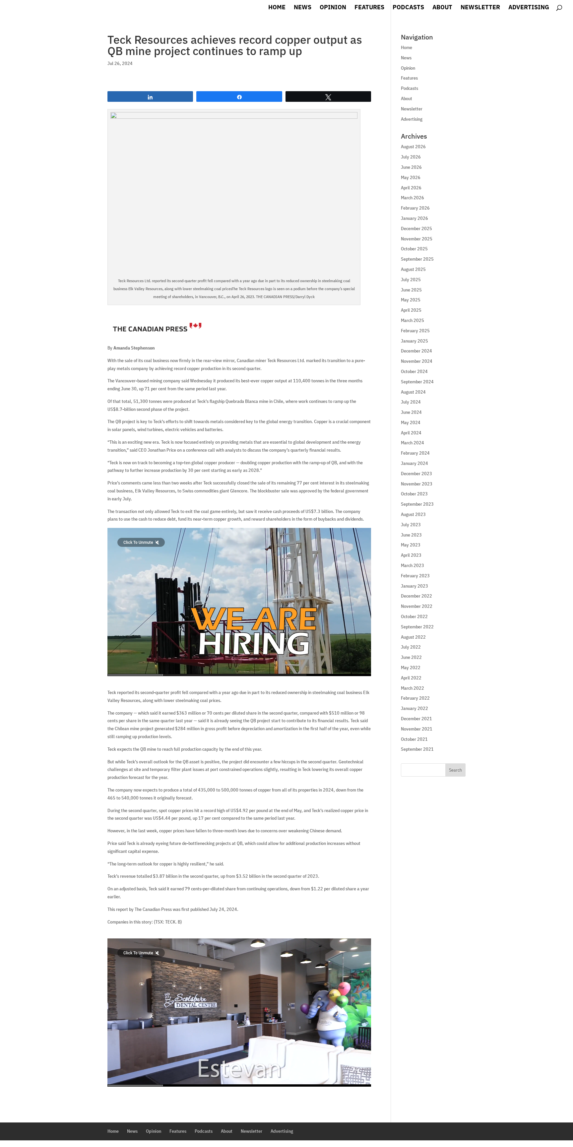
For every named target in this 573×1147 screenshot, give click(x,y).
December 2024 (416, 351)
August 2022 (413, 637)
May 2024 (410, 422)
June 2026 (411, 167)
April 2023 (411, 555)
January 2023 (414, 586)
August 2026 (413, 147)
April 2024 (411, 433)
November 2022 (416, 606)
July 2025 (411, 280)
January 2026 (414, 218)
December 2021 (416, 719)
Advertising (528, 8)
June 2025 (411, 290)
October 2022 (414, 616)
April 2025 (411, 310)
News (302, 8)
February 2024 (415, 453)
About (442, 8)
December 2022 (416, 596)
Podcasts (408, 8)
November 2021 (416, 729)
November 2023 (416, 484)
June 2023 (411, 535)
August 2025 (413, 269)
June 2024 (411, 412)
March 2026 (412, 198)
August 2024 (413, 392)
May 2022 (410, 667)
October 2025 (414, 249)
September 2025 (417, 259)
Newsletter (480, 8)
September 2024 (417, 382)
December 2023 (416, 474)
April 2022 (411, 678)
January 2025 (414, 341)
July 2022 (411, 647)
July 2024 (411, 402)
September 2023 (417, 504)
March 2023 (412, 565)
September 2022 (417, 627)
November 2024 (416, 361)
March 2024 (412, 443)
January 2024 (414, 463)
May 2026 (410, 177)
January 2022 (414, 708)
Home (277, 8)
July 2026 (411, 157)
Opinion (333, 8)
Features (369, 8)
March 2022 (412, 688)
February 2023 (415, 576)
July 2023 (411, 525)
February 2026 (415, 208)
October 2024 (414, 371)
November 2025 (416, 239)
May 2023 (410, 545)
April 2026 (411, 188)
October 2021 (414, 739)
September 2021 (417, 749)
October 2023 (414, 494)
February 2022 (415, 698)
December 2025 (416, 228)
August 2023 (413, 514)
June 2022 (411, 657)
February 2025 (415, 331)
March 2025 (412, 320)
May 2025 (410, 300)
